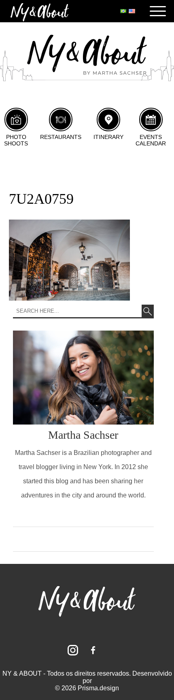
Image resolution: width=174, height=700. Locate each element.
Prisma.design (98, 688)
